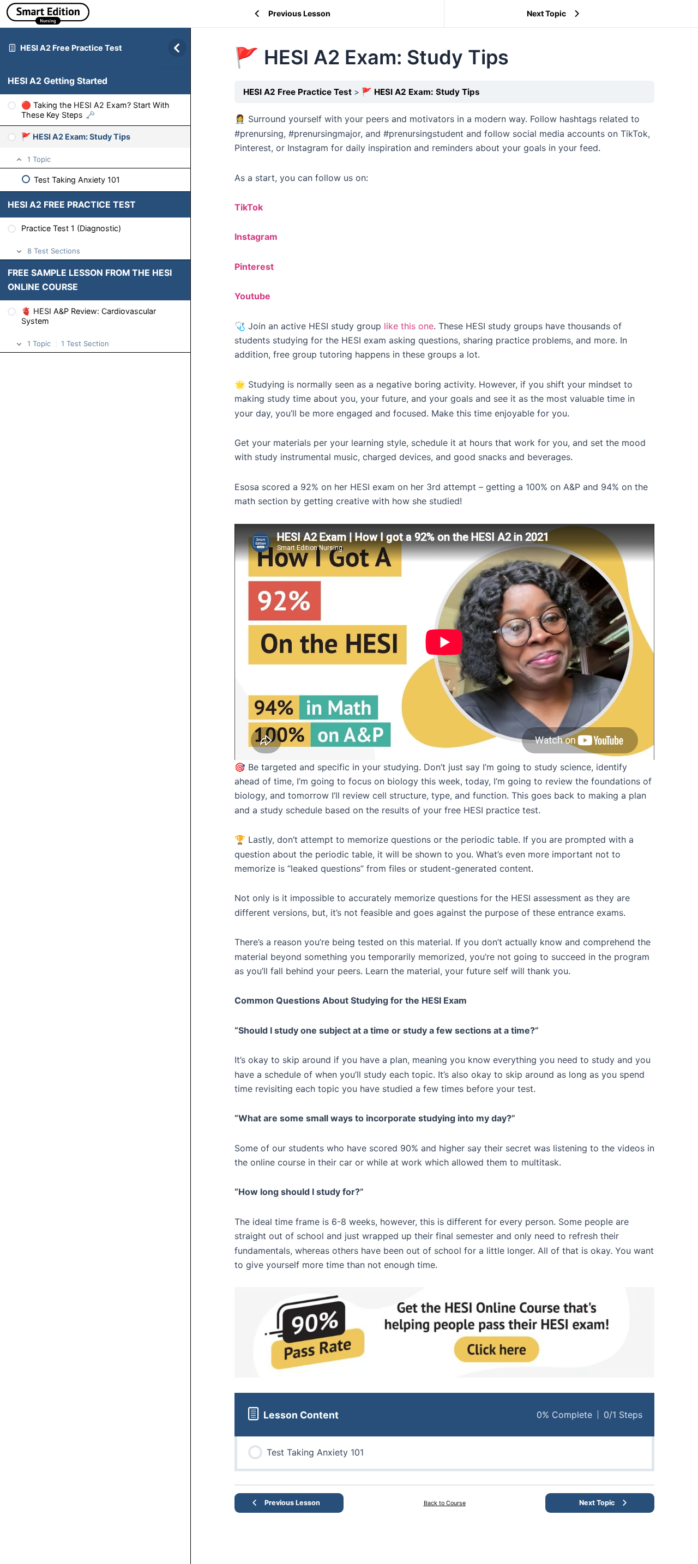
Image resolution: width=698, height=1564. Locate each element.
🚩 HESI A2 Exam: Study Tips (421, 92)
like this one (409, 326)
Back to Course (445, 1503)
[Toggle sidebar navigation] (174, 47)
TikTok (248, 207)
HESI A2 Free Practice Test (71, 47)
